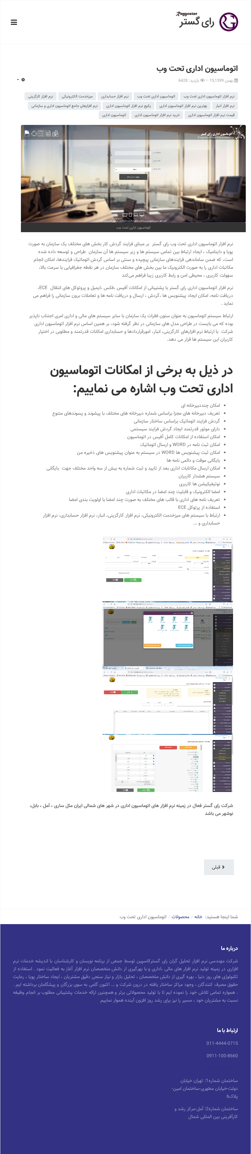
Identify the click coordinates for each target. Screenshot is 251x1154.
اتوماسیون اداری (114, 115)
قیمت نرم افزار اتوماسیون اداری (211, 115)
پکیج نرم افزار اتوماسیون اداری (128, 106)
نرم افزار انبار (225, 106)
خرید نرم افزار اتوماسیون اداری (157, 115)
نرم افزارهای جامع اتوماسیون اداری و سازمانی (64, 106)
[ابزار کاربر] (20, 80)
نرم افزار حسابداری (115, 96)
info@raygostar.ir (220, 1068)
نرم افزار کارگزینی (40, 96)
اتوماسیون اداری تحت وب (156, 96)
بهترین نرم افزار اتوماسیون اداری (183, 106)
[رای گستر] (207, 22)
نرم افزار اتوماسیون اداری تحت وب (209, 96)
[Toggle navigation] (14, 22)
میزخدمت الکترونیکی (77, 96)
